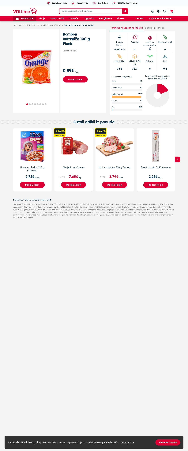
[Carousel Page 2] (30, 104)
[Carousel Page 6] (40, 104)
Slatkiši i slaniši (32, 25)
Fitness (120, 18)
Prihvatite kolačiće (168, 442)
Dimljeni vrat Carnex (73, 167)
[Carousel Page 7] (43, 104)
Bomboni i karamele (51, 25)
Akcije (42, 18)
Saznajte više (127, 442)
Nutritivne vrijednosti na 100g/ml (127, 28)
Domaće (74, 18)
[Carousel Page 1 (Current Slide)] (27, 104)
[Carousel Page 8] (46, 104)
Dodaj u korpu (75, 79)
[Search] (125, 11)
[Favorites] (164, 11)
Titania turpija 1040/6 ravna (156, 167)
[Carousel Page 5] (38, 104)
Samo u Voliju (57, 18)
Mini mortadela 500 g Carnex (114, 167)
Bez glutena (105, 18)
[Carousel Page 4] (35, 104)
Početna (17, 25)
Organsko (89, 18)
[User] (158, 11)
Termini (139, 18)
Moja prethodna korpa (160, 18)
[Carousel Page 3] (32, 104)
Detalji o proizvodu (154, 28)
